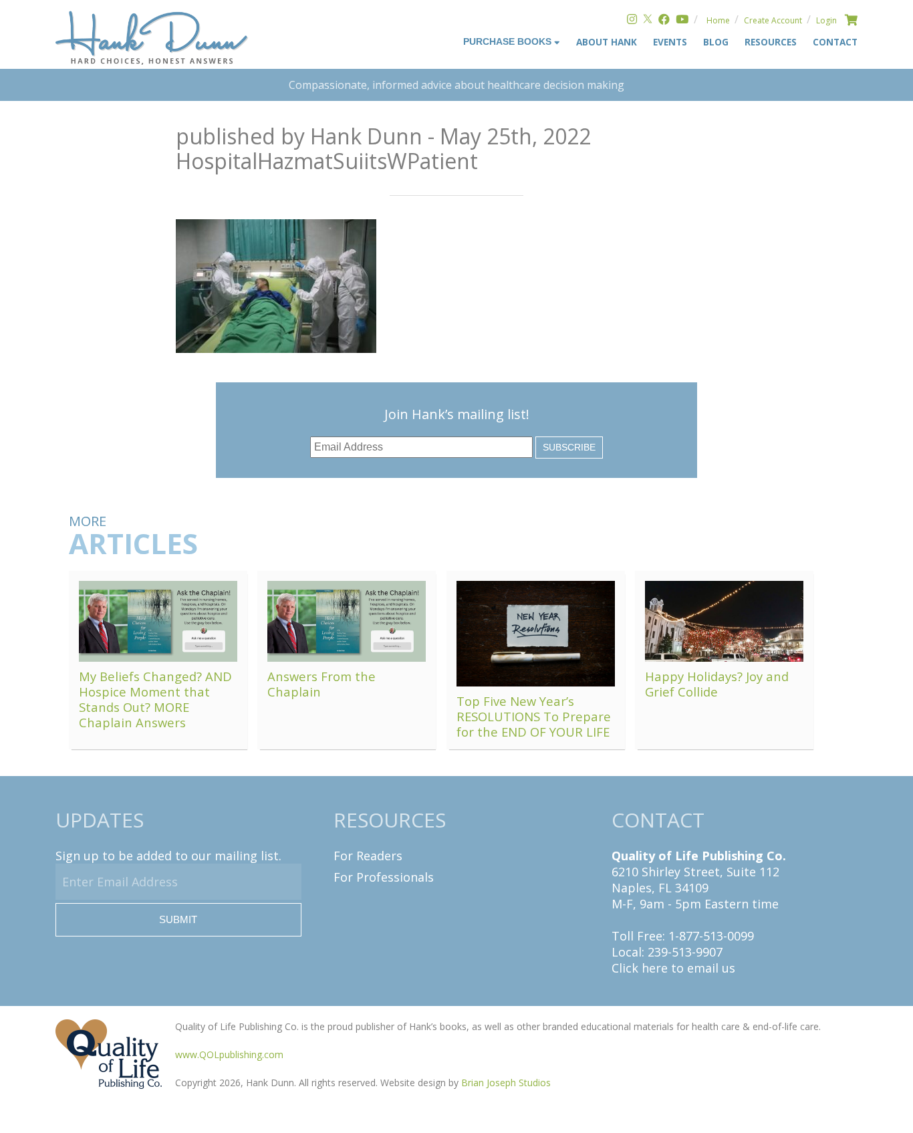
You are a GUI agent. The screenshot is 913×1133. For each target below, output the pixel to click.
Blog (716, 41)
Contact (835, 41)
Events (670, 41)
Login (826, 20)
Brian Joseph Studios (506, 1082)
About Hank (606, 41)
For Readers (368, 856)
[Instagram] (632, 20)
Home (718, 20)
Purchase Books (508, 42)
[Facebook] (664, 20)
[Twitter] (647, 20)
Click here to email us (673, 968)
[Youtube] (682, 20)
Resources (771, 41)
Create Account (773, 20)
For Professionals (384, 877)
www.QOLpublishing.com (229, 1054)
